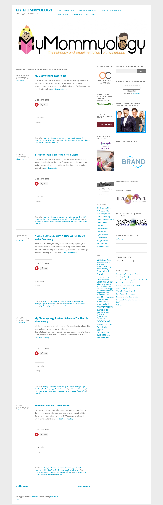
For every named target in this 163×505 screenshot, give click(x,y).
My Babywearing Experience (50, 75)
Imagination (100, 293)
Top (17, 499)
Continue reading (59, 89)
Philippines (100, 314)
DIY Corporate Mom (104, 208)
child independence (103, 279)
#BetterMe (104, 260)
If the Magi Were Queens (124, 277)
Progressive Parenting (102, 317)
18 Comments (20, 410)
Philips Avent (66, 221)
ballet (98, 265)
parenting (102, 309)
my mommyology (59, 391)
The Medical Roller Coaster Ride (127, 297)
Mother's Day (101, 304)
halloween (108, 291)
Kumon (110, 295)
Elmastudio (54, 497)
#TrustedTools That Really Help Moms (57, 154)
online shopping (70, 391)
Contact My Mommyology (110, 11)
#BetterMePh (69, 11)
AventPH (48, 221)
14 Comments (20, 322)
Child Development (104, 276)
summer (100, 325)
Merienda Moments (79, 472)
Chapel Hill (103, 271)
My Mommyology (34, 10)
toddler (106, 327)
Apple (108, 263)
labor (99, 297)
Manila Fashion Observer (105, 220)
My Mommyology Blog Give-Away (70, 138)
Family (109, 287)
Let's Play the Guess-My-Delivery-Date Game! (131, 280)
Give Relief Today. (105, 124)
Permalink (54, 142)
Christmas (101, 282)
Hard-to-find (43, 391)
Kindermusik (102, 295)
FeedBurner (136, 93)
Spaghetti (50, 474)
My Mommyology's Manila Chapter (69, 219)
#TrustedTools (40, 221)
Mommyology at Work (80, 217)
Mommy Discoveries (65, 217)
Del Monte (69, 472)
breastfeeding (102, 269)
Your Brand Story (102, 246)
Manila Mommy (102, 223)
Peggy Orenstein (102, 241)
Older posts (22, 486)
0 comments (20, 80)
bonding (62, 472)
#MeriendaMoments (41, 472)
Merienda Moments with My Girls (54, 405)
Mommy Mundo (103, 301)
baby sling (64, 140)
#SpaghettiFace (54, 472)
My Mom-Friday (102, 235)
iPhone (106, 293)
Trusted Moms (82, 221)
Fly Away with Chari (103, 211)
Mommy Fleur (101, 232)
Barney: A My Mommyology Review (128, 274)
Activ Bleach (65, 304)
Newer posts (83, 486)
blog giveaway (56, 221)
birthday (107, 267)
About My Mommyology (87, 11)
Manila (50, 391)
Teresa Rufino (81, 391)
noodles (37, 474)
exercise (104, 287)
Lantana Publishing (103, 217)
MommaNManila (102, 229)
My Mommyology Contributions (70, 15)
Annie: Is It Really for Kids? (125, 283)
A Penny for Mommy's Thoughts (53, 468)
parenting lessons (103, 312)
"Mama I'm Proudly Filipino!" (125, 291)
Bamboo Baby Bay (84, 140)
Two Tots (101, 334)
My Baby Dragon (44, 142)
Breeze (71, 304)
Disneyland (109, 285)
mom (99, 299)
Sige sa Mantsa (53, 306)
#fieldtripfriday (102, 263)
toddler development (103, 330)
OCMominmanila (102, 238)
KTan (36, 142)
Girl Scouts (101, 289)
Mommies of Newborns (50, 138)
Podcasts (119, 305)
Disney (102, 285)
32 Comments (20, 240)
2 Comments (20, 159)
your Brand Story (103, 337)
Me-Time (110, 297)
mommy (105, 299)
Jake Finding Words (103, 214)
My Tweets (119, 239)
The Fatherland (102, 244)
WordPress (34, 497)
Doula (98, 287)
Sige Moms (43, 306)
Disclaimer (90, 15)
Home (59, 11)
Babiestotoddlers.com (78, 389)
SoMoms (73, 221)
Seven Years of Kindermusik (125, 294)
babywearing (72, 140)
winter (109, 335)
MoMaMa (100, 226)
